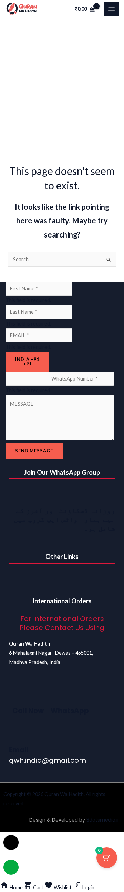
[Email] (17, 733)
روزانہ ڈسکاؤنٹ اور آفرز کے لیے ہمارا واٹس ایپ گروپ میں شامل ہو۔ (64, 519)
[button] (62, 577)
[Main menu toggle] (111, 9)
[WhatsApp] (59, 694)
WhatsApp (70, 710)
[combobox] (27, 362)
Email (19, 750)
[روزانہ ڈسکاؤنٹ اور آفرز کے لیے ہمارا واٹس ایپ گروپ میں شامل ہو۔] (106, 494)
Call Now (28, 710)
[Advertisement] (62, 83)
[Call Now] (21, 694)
